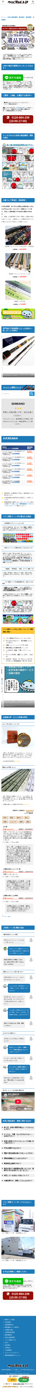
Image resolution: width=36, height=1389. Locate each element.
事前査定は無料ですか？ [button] (12, 1163)
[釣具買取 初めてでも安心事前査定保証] (18, 313)
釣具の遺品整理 (10, 1337)
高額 (4, 822)
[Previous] (5, 357)
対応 (4, 817)
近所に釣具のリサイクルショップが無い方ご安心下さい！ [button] (19, 1142)
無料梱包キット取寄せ (12, 1327)
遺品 (27, 822)
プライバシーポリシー (12, 1352)
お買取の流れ (9, 1330)
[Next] (31, 357)
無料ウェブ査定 (10, 1319)
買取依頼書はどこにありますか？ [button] (16, 1158)
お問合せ (7, 1347)
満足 (11, 817)
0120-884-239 (20, 107)
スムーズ (13, 822)
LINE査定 (8, 1322)
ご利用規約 (8, 1350)
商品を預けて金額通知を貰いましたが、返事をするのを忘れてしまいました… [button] (19, 1169)
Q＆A (6, 1342)
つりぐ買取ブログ (10, 1340)
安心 (26, 817)
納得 (21, 822)
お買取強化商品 (10, 1332)
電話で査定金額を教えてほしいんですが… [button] (19, 1153)
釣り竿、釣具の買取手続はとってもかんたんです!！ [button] (19, 1128)
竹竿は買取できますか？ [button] (12, 1148)
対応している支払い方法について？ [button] (16, 1175)
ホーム (3, 17)
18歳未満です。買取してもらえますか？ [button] (18, 1180)
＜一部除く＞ (25, 1047)
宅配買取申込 (9, 1324)
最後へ (9, 916)
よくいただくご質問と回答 (17, 1067)
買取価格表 (8, 1335)
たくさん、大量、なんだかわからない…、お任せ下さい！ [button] (19, 1135)
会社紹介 (7, 1345)
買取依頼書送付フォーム (12, 1355)
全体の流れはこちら (20, 1049)
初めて (19, 817)
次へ (6, 916)
